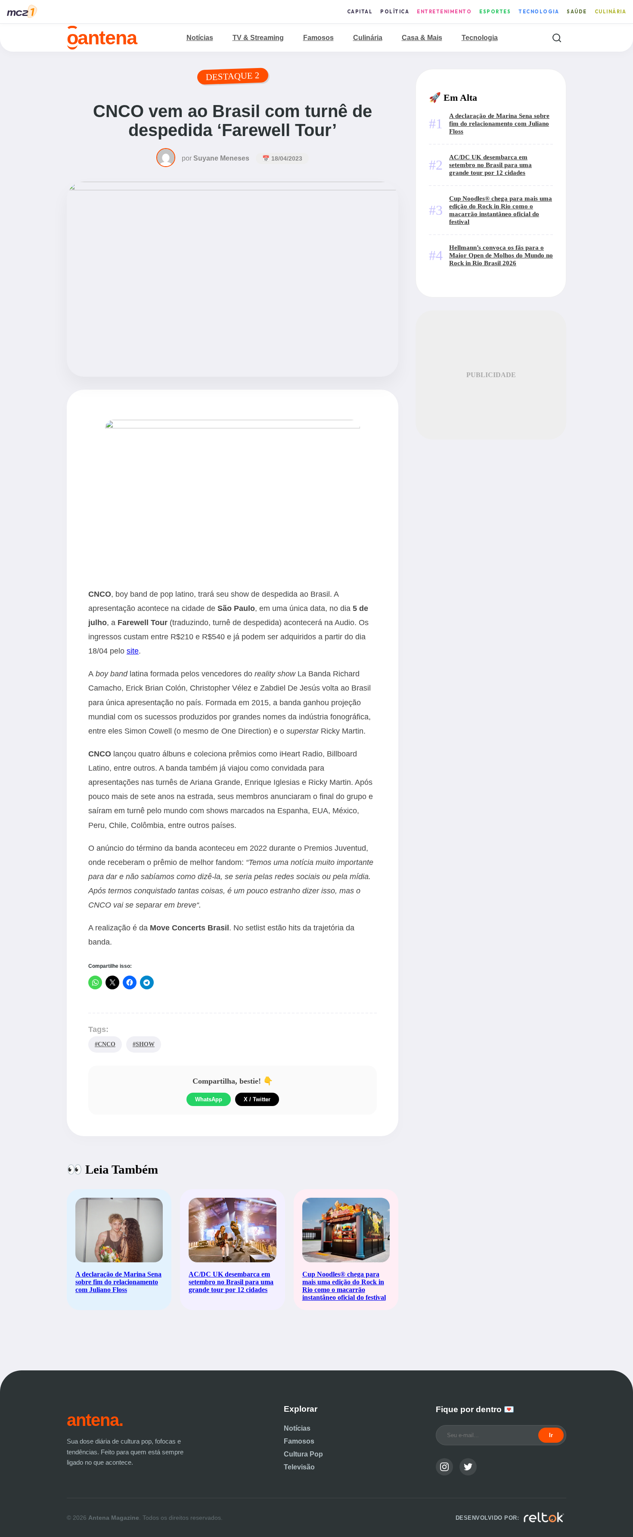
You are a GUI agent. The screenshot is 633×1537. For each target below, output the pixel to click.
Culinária (611, 12)
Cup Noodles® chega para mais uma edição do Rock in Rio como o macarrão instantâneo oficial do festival (500, 210)
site (133, 650)
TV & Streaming (258, 37)
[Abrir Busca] (556, 37)
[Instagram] (444, 1466)
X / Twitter (257, 1099)
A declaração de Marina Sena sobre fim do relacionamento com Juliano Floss (499, 123)
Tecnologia (538, 12)
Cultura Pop (303, 1454)
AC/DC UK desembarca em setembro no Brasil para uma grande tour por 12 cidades (490, 164)
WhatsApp (208, 1099)
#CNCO (105, 1044)
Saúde (577, 12)
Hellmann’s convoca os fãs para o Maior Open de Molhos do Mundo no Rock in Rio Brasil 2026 (501, 255)
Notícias (199, 37)
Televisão (299, 1467)
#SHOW (144, 1044)
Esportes (495, 12)
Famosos (318, 37)
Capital (360, 12)
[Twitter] (468, 1466)
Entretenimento (444, 12)
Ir (551, 1435)
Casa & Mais (422, 37)
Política (394, 12)
